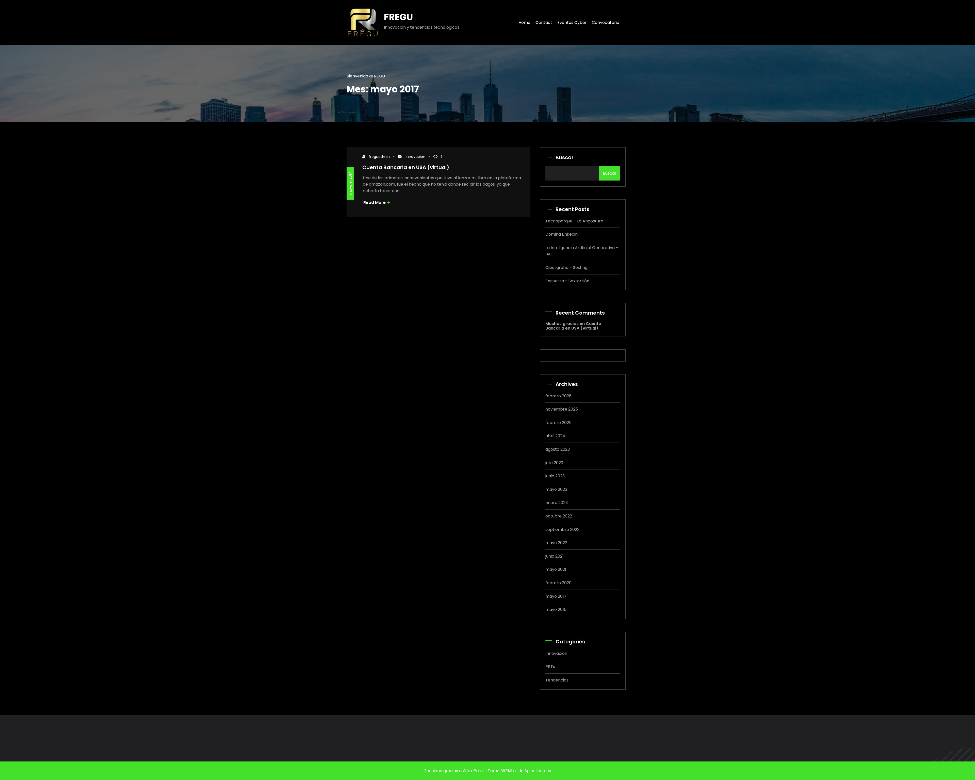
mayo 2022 (556, 543)
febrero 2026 (558, 396)
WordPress (473, 771)
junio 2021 (554, 556)
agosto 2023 (557, 449)
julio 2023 (554, 463)
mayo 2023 (556, 489)
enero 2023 (556, 503)
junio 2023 (555, 476)
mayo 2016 (555, 609)
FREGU (398, 17)
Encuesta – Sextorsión (567, 281)
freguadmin (379, 156)
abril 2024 (555, 436)
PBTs (550, 667)
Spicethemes (538, 771)
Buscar (565, 157)
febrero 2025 (558, 423)
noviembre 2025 (561, 409)
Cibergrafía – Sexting (566, 267)
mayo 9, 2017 (350, 183)
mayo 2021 (555, 569)
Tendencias (556, 680)
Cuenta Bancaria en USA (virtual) (405, 167)
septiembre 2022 (562, 529)
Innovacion (415, 156)
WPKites (509, 771)
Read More (375, 202)
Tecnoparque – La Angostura (574, 221)
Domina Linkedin (561, 234)
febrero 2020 (558, 583)
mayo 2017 (555, 596)
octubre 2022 (558, 516)
